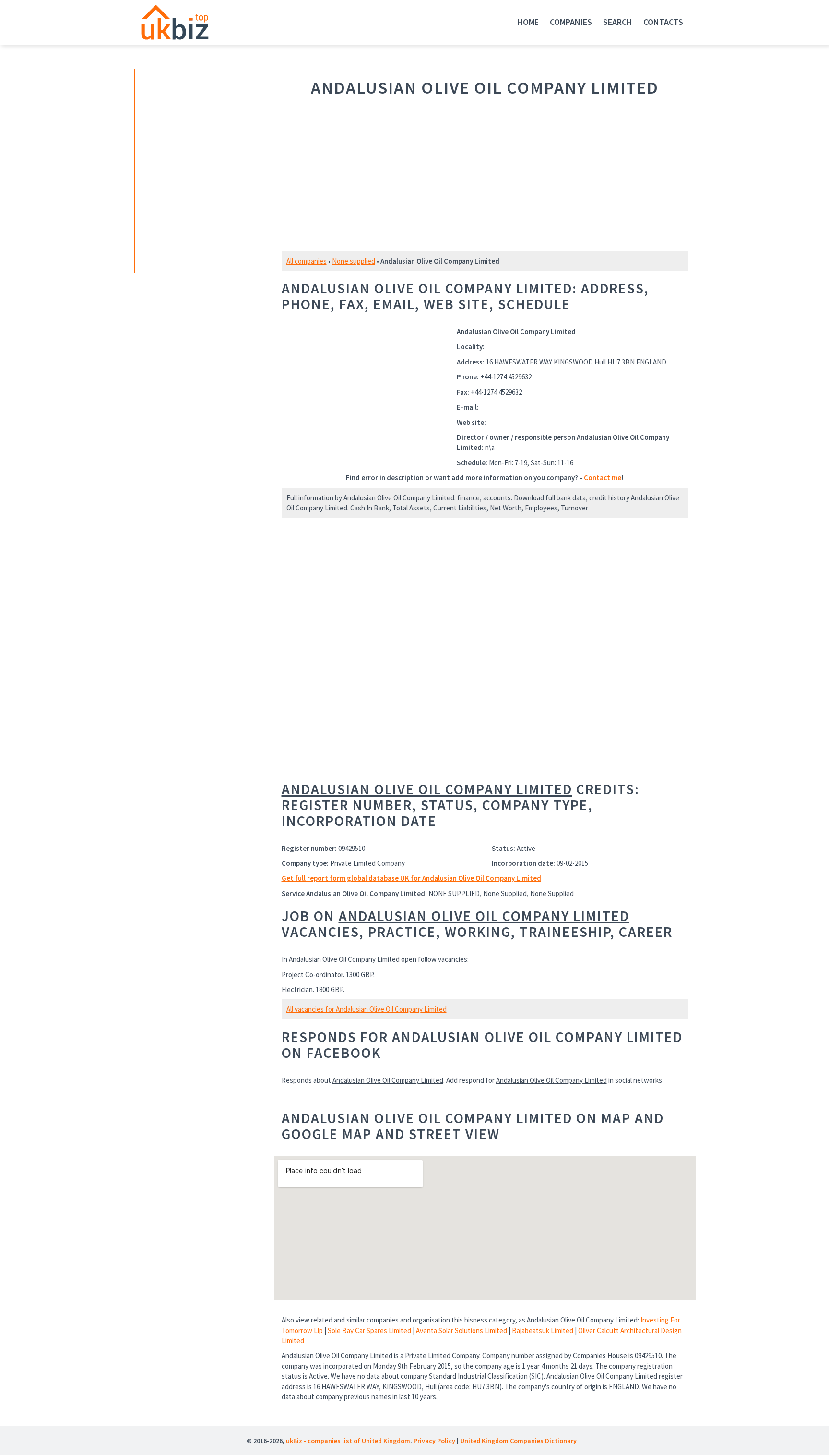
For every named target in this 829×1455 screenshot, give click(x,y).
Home (528, 21)
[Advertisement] (202, 169)
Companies (571, 21)
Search (617, 21)
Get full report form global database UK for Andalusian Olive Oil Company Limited (411, 878)
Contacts (663, 21)
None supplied (353, 261)
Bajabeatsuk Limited (542, 1330)
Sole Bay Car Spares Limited (369, 1330)
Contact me (602, 477)
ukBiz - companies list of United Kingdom (348, 1440)
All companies (306, 261)
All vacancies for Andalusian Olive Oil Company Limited (366, 1009)
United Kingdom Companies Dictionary (518, 1440)
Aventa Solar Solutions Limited (461, 1330)
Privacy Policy (434, 1440)
